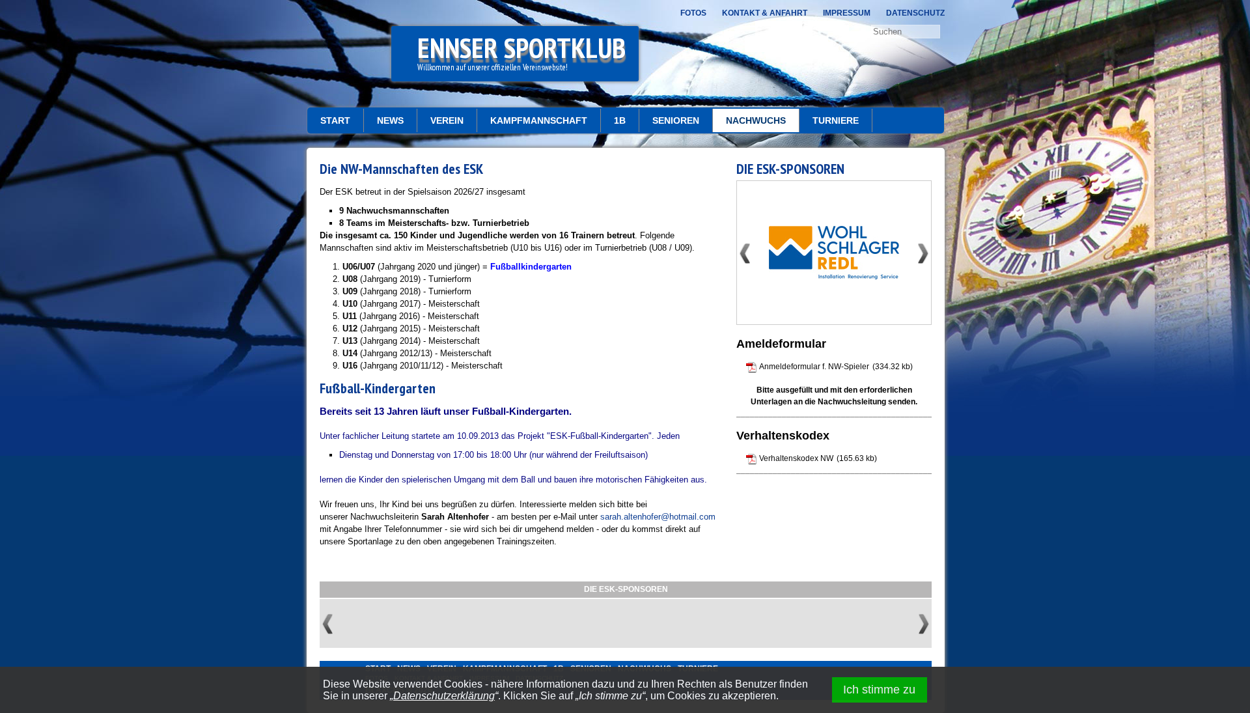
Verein (447, 120)
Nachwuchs (756, 120)
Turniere (835, 120)
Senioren (675, 120)
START (335, 120)
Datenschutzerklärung (444, 695)
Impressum (846, 13)
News (390, 120)
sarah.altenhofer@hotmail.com (657, 517)
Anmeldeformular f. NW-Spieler (814, 366)
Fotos (693, 13)
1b (620, 120)
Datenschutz (915, 13)
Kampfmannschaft (538, 120)
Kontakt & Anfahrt (764, 13)
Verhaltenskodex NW (796, 458)
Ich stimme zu (879, 689)
